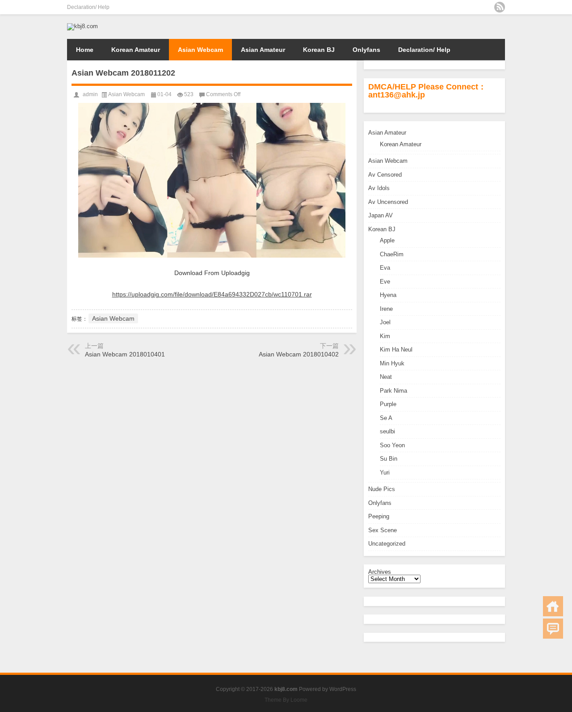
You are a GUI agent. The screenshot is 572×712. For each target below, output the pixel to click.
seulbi (387, 431)
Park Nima (393, 390)
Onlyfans (366, 49)
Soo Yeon (392, 445)
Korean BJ (319, 49)
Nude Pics (381, 489)
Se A (386, 418)
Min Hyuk (392, 363)
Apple (387, 240)
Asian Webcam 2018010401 (125, 354)
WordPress (342, 689)
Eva (385, 267)
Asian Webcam (200, 49)
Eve (385, 281)
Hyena (388, 295)
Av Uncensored (388, 202)
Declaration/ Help (88, 7)
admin (90, 94)
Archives (379, 572)
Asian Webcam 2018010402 (299, 354)
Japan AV (380, 215)
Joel (385, 322)
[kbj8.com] (82, 26)
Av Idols (379, 188)
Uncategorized (386, 543)
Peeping (378, 516)
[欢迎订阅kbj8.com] (499, 7)
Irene (386, 308)
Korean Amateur (135, 49)
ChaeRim (392, 254)
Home (84, 49)
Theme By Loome (286, 700)
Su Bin (388, 458)
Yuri (385, 472)
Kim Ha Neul (396, 349)
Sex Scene (382, 530)
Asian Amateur (263, 49)
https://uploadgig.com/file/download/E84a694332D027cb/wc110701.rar (212, 294)
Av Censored (385, 174)
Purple (388, 404)
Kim (385, 336)
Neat (386, 376)
